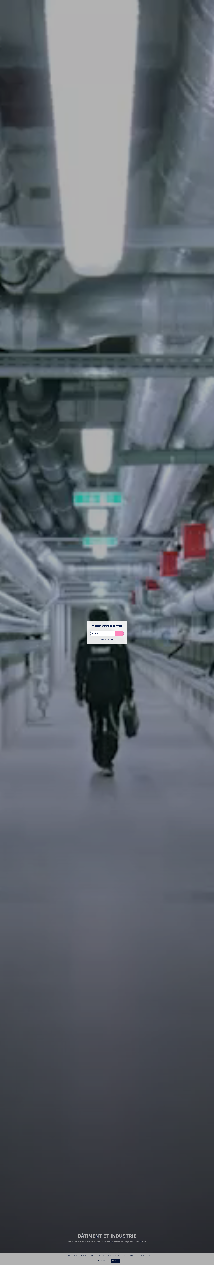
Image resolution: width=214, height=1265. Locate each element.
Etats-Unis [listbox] (95, 633)
